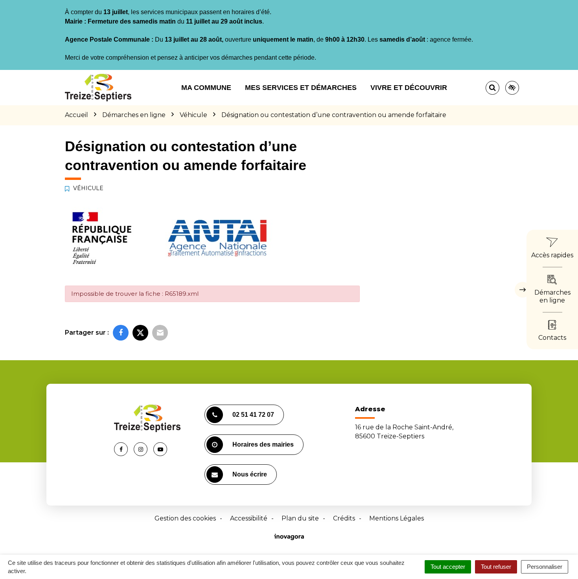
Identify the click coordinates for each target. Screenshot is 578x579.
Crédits (344, 518)
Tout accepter (448, 566)
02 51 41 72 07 (253, 414)
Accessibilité (248, 518)
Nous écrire (249, 474)
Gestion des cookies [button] (185, 518)
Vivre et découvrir (408, 88)
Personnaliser (544, 566)
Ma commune (206, 88)
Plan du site (300, 518)
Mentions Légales (396, 518)
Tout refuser (496, 566)
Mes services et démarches (301, 88)
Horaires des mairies (263, 444)
